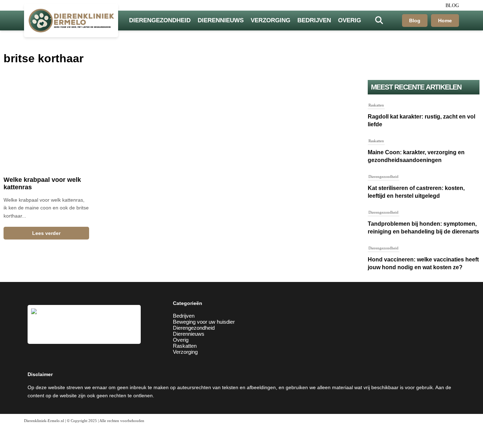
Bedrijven (314, 20)
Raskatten (376, 105)
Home (445, 20)
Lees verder (46, 233)
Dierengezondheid (160, 20)
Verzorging (270, 20)
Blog (452, 5)
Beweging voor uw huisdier (204, 322)
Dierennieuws (221, 20)
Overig (349, 20)
